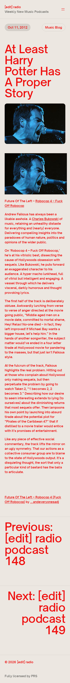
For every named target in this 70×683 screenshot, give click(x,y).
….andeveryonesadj (44, 502)
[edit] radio (13, 7)
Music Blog (53, 27)
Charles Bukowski (45, 219)
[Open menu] (63, 9)
